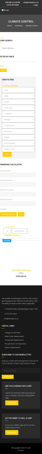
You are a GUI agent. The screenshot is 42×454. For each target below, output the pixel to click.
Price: (2, 66)
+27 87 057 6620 (12, 5)
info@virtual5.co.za (30, 2)
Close (2, 38)
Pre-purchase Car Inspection (15, 344)
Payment (3, 209)
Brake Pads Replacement (14, 336)
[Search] (33, 48)
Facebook (11, 288)
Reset (7, 154)
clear (21, 214)
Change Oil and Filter (12, 333)
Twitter (30, 288)
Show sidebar (10, 227)
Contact (21, 450)
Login (35, 5)
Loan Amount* (5, 171)
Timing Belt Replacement (14, 340)
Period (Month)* (6, 199)
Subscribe (7, 377)
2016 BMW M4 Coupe (21, 270)
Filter (3, 70)
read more (12, 403)
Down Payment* (6, 180)
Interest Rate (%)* (7, 190)
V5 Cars (28, 448)
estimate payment (8, 214)
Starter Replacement (12, 347)
